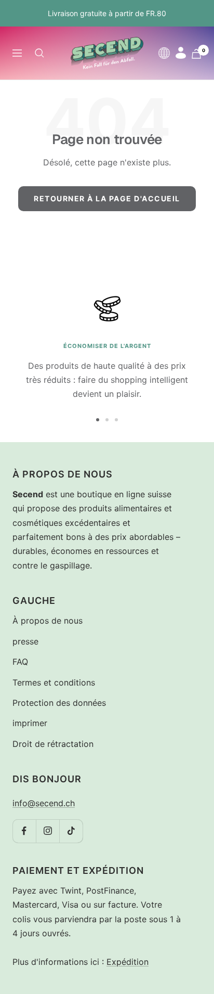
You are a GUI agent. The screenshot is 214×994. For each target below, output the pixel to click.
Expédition (127, 962)
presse (25, 641)
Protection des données (59, 703)
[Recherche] (39, 53)
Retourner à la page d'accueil (107, 198)
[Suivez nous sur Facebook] (24, 831)
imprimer (29, 723)
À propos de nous (47, 620)
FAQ (20, 661)
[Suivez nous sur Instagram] (47, 831)
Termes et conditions (53, 682)
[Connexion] (181, 53)
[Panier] (196, 54)
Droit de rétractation (52, 744)
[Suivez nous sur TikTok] (71, 831)
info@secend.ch (43, 803)
